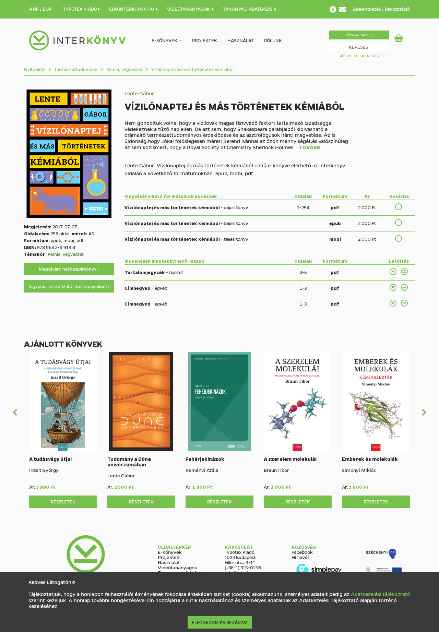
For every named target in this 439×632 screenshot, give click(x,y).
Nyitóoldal (34, 69)
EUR (47, 9)
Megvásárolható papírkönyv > (69, 269)
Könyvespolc (359, 34)
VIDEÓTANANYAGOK (189, 9)
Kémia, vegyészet (123, 69)
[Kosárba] (399, 207)
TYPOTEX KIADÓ (80, 9)
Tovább (309, 147)
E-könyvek (164, 40)
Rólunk (273, 40)
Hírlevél (300, 557)
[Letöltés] (393, 271)
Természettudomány (75, 69)
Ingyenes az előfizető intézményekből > (69, 286)
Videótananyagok (177, 567)
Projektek (204, 40)
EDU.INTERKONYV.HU (132, 9)
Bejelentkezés (367, 9)
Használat (240, 40)
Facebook (302, 552)
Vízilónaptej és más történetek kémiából (192, 69)
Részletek (63, 501)
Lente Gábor (139, 93)
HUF (34, 9)
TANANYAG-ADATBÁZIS (248, 9)
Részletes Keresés (359, 55)
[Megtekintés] (405, 271)
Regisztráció (397, 9)
